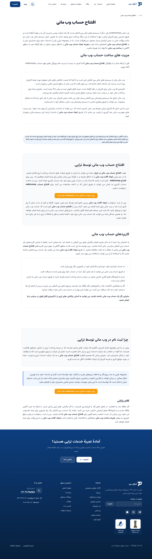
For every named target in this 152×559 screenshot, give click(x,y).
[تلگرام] (139, 512)
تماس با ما (52, 4)
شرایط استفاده (66, 510)
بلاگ (87, 4)
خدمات (99, 4)
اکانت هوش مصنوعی (92, 488)
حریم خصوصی (28, 546)
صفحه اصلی (110, 4)
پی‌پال (98, 492)
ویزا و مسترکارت (94, 497)
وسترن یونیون (95, 501)
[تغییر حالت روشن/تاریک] (32, 4)
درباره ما (63, 4)
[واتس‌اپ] (127, 512)
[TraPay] (135, 4)
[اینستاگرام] (133, 512)
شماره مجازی (95, 515)
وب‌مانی (97, 510)
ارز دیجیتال (96, 506)
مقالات (68, 501)
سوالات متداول (76, 4)
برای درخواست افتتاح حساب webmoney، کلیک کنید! (76, 195)
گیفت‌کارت (96, 519)
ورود (25, 4)
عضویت (15, 4)
